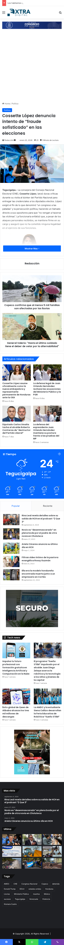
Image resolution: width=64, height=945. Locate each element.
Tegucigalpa (20, 899)
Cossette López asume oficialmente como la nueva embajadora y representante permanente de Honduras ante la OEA (16, 390)
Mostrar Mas (31, 248)
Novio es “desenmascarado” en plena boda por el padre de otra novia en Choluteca (39, 533)
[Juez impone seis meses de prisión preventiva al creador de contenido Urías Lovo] (11, 839)
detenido (56, 884)
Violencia (46, 899)
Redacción (8, 140)
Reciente (47, 505)
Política (15, 103)
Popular (16, 505)
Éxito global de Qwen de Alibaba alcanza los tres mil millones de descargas (15, 712)
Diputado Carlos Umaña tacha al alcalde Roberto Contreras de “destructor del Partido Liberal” (16, 428)
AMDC (6, 884)
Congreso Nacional (29, 884)
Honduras (49, 889)
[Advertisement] (32, 69)
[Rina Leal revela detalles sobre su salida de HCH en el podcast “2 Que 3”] (11, 519)
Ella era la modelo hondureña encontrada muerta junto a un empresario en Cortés (38, 573)
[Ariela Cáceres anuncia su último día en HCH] (11, 548)
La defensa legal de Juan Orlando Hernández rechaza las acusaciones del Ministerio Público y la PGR (47, 389)
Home (7, 103)
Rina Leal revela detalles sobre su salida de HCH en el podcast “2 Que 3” (41, 518)
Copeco (45, 884)
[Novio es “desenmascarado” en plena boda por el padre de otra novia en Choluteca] (11, 533)
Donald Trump (9, 889)
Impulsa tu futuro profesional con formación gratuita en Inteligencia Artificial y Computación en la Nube (15, 667)
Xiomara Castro (10, 904)
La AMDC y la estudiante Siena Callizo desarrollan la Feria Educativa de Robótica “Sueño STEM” (47, 712)
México (47, 894)
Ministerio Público (21, 894)
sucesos (7, 899)
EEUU (22, 889)
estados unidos (35, 889)
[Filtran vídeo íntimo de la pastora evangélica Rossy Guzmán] (11, 561)
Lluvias (7, 894)
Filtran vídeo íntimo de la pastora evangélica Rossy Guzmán (40, 559)
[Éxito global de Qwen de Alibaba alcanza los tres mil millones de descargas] (16, 696)
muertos (36, 894)
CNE (15, 884)
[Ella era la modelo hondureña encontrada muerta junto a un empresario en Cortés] (11, 574)
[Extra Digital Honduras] (19, 12)
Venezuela (33, 899)
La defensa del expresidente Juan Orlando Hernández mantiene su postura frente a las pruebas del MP (46, 431)
